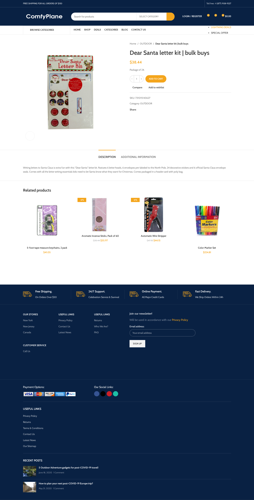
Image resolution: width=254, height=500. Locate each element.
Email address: (137, 326)
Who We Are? (101, 326)
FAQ (96, 332)
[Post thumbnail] (29, 471)
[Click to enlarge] (30, 136)
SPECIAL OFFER (219, 32)
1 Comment (58, 472)
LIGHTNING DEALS (221, 27)
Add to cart (156, 78)
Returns (98, 320)
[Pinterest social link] (196, 3)
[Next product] (229, 44)
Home (133, 43)
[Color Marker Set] (207, 221)
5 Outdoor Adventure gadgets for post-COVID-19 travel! (68, 467)
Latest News (64, 332)
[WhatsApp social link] (200, 3)
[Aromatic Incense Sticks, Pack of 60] (100, 215)
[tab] (107, 155)
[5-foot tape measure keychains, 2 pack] (47, 221)
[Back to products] (225, 44)
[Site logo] (44, 16)
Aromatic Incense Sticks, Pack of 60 (100, 235)
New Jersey (28, 326)
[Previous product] (221, 44)
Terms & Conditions (33, 428)
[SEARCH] (171, 17)
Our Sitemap (29, 446)
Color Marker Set (207, 247)
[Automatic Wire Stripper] (154, 215)
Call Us (26, 351)
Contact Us (64, 326)
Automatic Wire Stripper (153, 235)
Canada (27, 332)
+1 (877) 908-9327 (223, 3)
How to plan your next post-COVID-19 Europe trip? (66, 483)
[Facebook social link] (187, 3)
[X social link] (192, 3)
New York (28, 320)
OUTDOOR (146, 43)
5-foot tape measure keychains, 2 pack (47, 247)
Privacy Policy (65, 320)
